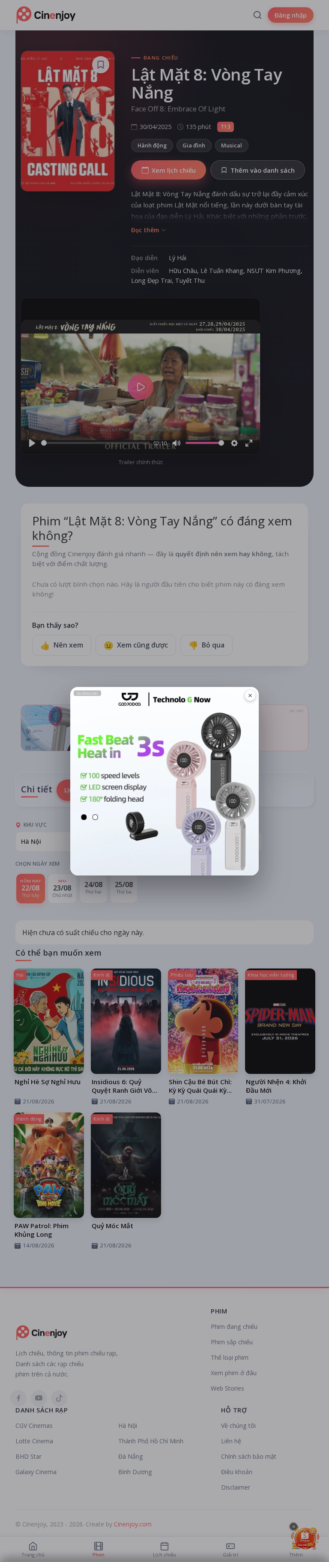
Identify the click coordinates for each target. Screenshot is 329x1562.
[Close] (250, 695)
